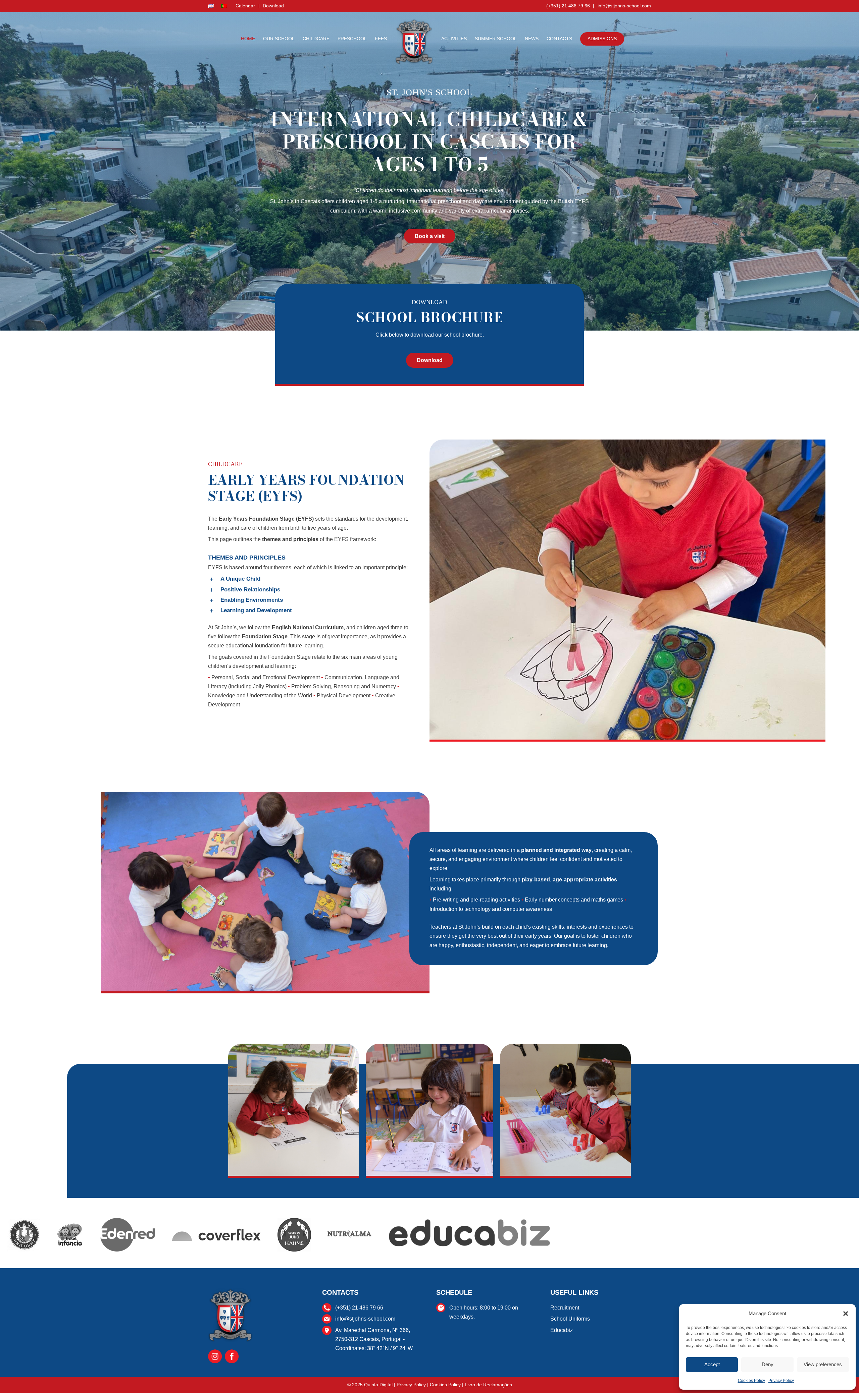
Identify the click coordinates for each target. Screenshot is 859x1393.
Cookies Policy (751, 1380)
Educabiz (561, 1330)
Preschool (352, 38)
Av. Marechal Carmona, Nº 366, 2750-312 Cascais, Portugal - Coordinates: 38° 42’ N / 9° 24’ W (374, 1339)
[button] (845, 1313)
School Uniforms (570, 1319)
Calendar (245, 5)
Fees (381, 38)
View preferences (823, 1364)
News (532, 38)
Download (273, 5)
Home (248, 38)
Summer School (496, 38)
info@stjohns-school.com (624, 5)
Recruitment (564, 1308)
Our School (279, 38)
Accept (712, 1364)
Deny (767, 1364)
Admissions (602, 38)
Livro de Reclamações (488, 1384)
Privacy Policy (781, 1380)
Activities (454, 38)
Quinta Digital (378, 1384)
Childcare (316, 38)
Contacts (559, 38)
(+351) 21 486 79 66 (568, 5)
